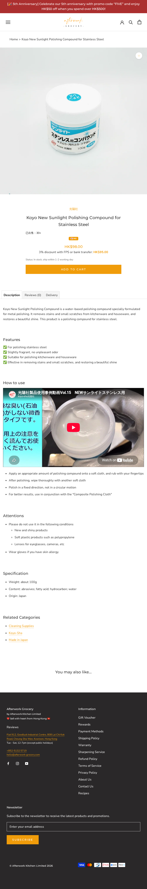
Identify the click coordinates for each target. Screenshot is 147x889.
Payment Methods (91, 731)
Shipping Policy (88, 738)
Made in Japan (18, 640)
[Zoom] (139, 55)
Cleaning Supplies (21, 626)
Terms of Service (89, 766)
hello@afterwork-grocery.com (23, 754)
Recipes (83, 793)
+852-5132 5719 (17, 750)
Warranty (84, 745)
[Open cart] (139, 22)
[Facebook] (8, 763)
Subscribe (22, 839)
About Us (84, 779)
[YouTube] (26, 763)
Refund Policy (87, 759)
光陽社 (73, 209)
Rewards (84, 724)
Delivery (52, 295)
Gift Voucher (87, 718)
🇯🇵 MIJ (74, 238)
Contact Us (85, 786)
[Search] (131, 22)
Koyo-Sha (15, 633)
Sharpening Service (91, 752)
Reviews (13, 727)
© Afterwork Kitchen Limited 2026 (31, 865)
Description (12, 295)
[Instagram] (17, 763)
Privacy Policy (87, 773)
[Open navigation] (8, 22)
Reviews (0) (33, 295)
